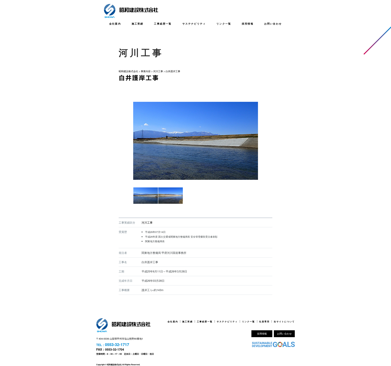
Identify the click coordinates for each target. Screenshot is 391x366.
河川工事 (147, 222)
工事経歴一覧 (163, 23)
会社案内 (115, 23)
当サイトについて (284, 321)
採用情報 (248, 23)
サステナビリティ (194, 23)
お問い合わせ (273, 23)
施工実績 (137, 23)
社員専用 (264, 321)
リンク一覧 (223, 23)
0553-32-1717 (117, 344)
